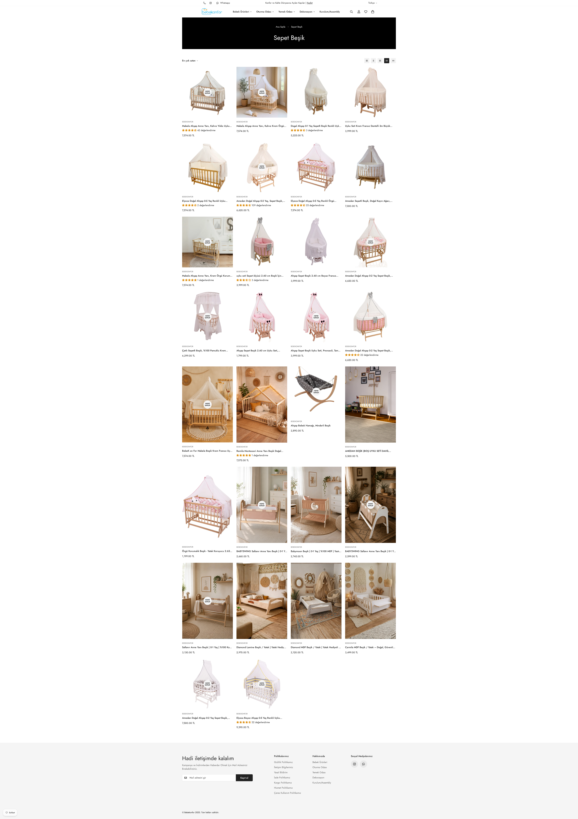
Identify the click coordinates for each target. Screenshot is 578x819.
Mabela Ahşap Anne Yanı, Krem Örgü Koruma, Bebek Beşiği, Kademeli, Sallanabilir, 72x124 (207, 276)
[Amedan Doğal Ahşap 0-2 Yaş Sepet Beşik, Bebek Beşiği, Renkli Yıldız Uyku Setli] (370, 316)
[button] (372, 11)
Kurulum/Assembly (330, 11)
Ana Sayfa (280, 26)
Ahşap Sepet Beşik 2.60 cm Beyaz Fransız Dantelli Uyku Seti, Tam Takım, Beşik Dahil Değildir (313, 276)
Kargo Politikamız (283, 782)
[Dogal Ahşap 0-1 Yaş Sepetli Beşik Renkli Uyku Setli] (316, 92)
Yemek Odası (285, 11)
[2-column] (373, 60)
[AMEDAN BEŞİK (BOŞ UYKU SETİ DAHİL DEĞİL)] (370, 404)
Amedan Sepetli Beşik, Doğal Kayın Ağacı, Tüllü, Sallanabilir (367, 201)
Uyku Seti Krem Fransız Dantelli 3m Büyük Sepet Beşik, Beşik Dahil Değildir (367, 126)
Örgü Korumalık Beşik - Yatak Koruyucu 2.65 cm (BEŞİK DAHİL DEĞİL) (206, 551)
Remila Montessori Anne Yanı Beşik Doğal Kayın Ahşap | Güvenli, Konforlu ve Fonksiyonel (258, 451)
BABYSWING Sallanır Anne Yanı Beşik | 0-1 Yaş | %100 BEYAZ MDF (370, 551)
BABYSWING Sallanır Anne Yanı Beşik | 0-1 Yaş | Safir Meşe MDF (261, 551)
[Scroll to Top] (572, 802)
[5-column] (393, 60)
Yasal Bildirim (280, 772)
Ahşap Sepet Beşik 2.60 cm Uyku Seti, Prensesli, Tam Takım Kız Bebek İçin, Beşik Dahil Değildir (259, 350)
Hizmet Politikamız (283, 787)
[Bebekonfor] (212, 11)
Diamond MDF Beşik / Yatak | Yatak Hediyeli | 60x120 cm (315, 647)
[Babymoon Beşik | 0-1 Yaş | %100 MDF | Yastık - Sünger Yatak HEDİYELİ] (316, 505)
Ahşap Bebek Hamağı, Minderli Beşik (311, 425)
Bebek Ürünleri (241, 11)
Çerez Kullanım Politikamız (287, 793)
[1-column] (366, 60)
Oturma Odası (263, 11)
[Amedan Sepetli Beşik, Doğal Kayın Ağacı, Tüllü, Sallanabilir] (370, 167)
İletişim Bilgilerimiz (283, 767)
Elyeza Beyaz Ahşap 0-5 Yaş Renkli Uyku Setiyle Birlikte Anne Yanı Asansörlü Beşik (258, 718)
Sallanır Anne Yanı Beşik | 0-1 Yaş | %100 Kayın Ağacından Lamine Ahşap (207, 647)
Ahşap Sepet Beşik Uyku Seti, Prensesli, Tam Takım (314, 350)
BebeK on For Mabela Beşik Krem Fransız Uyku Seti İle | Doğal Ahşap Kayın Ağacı (207, 451)
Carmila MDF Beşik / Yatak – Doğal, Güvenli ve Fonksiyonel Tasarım (369, 647)
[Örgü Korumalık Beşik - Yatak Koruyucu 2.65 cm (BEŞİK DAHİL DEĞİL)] (207, 505)
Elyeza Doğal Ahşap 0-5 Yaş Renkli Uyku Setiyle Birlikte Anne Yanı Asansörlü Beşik (204, 201)
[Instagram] (210, 3)
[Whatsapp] (363, 764)
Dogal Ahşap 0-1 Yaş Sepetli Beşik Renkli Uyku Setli (315, 126)
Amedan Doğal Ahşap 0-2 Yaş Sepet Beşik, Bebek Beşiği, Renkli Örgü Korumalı (368, 276)
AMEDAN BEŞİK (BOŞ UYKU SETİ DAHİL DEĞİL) (367, 451)
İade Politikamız (282, 777)
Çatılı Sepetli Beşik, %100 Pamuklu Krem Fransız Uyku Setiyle (204, 350)
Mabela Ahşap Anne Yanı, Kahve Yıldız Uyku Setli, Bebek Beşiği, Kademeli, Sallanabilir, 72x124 (206, 126)
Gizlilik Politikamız (283, 762)
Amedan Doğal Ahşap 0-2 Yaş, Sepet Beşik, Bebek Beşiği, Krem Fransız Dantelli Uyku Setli (261, 201)
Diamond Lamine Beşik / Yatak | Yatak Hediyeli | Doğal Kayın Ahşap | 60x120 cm (261, 647)
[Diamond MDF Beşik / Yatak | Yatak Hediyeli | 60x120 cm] (316, 601)
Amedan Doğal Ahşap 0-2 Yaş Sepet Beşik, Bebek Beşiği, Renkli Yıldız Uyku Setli (368, 350)
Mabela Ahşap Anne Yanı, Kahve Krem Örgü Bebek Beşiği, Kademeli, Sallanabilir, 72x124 (260, 126)
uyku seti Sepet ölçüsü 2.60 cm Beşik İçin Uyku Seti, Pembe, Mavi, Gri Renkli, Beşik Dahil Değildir (258, 276)
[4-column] (386, 60)
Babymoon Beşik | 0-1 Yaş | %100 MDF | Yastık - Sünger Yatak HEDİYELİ (316, 551)
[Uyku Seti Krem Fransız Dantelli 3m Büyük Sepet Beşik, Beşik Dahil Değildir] (370, 92)
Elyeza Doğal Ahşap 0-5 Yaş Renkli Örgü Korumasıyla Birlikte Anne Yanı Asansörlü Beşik (316, 201)
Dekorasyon (306, 11)
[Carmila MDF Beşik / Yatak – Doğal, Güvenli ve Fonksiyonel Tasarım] (370, 601)
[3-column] (380, 60)
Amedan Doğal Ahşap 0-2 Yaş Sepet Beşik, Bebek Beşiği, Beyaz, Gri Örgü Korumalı (205, 718)
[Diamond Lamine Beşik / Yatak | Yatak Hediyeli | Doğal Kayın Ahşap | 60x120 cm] (261, 601)
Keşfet (310, 3)
